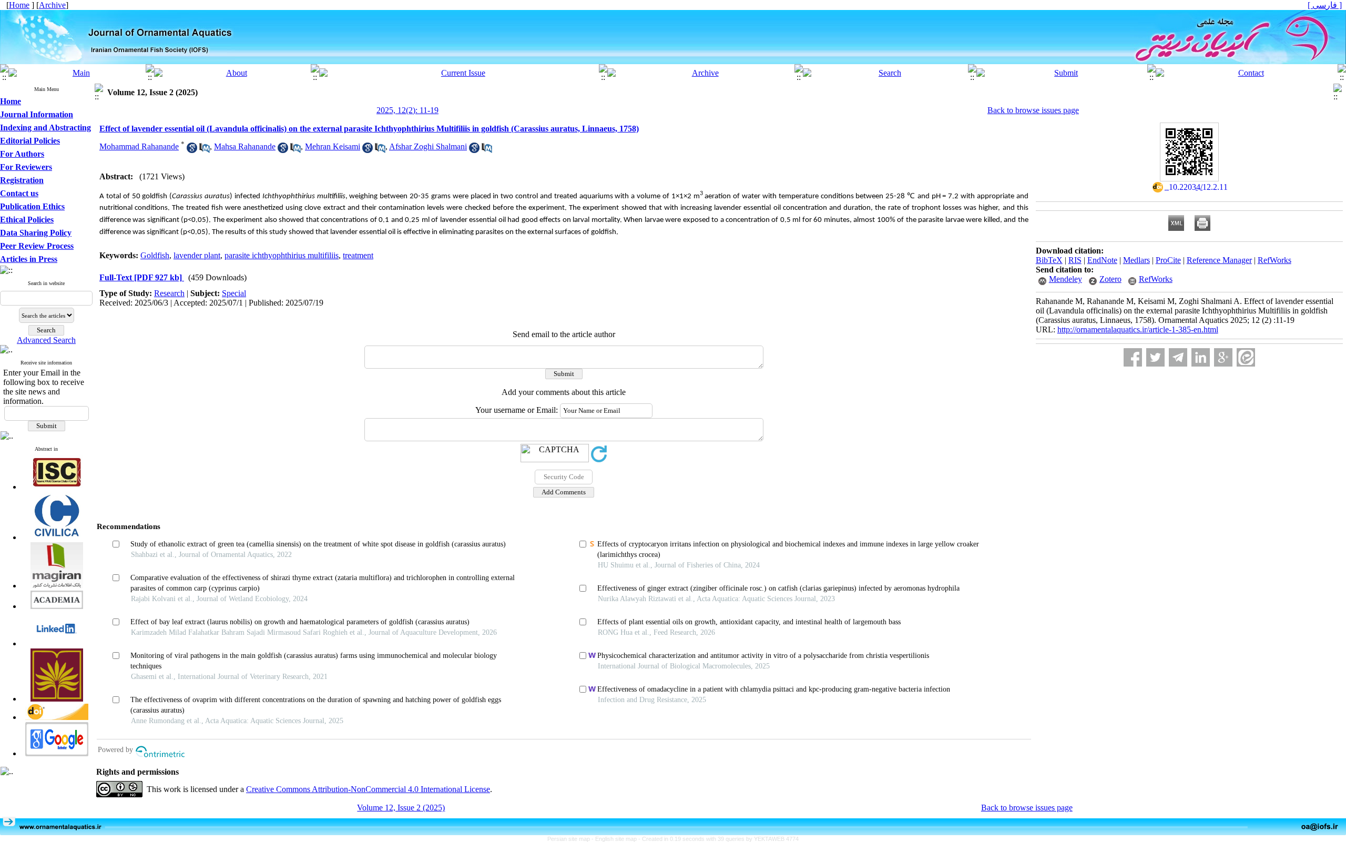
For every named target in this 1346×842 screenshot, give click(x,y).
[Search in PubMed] (204, 150)
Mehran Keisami (332, 146)
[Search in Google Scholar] (192, 150)
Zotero (1110, 279)
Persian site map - (571, 839)
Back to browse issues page (1033, 110)
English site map (616, 839)
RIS (1075, 260)
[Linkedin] (1200, 357)
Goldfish (154, 255)
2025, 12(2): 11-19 (407, 110)
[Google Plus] (1223, 357)
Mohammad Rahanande (139, 146)
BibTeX (1049, 260)
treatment (358, 255)
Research (169, 293)
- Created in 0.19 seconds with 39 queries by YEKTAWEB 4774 (718, 839)
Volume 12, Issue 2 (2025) (401, 807)
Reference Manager (1219, 260)
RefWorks (1274, 260)
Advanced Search (46, 340)
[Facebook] (1133, 357)
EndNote (1102, 260)
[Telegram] (1178, 357)
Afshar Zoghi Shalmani (428, 146)
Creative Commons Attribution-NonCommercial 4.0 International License (368, 789)
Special (234, 293)
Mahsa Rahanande (245, 146)
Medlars (1136, 260)
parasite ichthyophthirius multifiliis (282, 255)
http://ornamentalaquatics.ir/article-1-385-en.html (1137, 329)
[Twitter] (1155, 357)
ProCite (1168, 260)
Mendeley (1065, 279)
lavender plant (197, 255)
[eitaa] (1246, 357)
